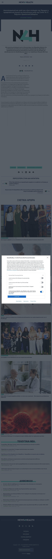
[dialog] (26, 279)
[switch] (41, 278)
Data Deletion (19, 301)
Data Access (26, 301)
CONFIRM (17, 296)
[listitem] (26, 275)
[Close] (48, 258)
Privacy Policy (33, 301)
